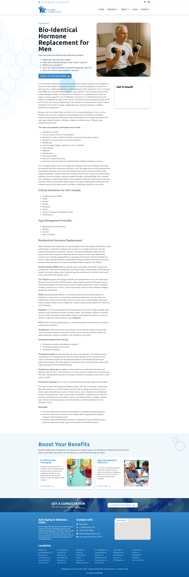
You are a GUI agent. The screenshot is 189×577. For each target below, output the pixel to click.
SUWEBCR (99, 573)
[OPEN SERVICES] (117, 9)
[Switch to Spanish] (149, 2)
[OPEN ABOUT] (129, 9)
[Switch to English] (145, 2)
